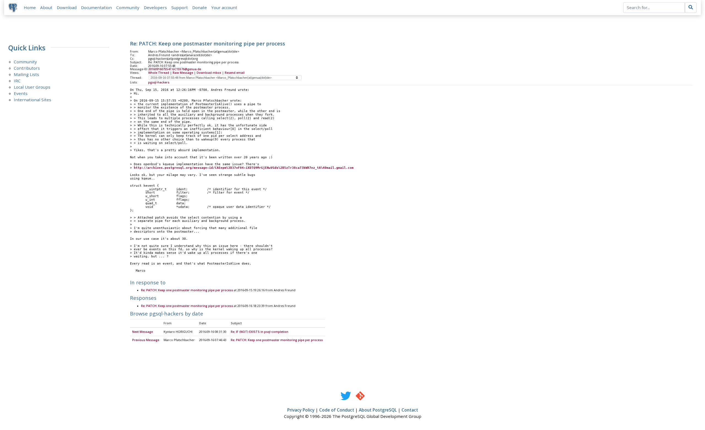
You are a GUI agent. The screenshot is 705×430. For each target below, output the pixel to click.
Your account (224, 7)
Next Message (142, 332)
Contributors (27, 68)
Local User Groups (32, 87)
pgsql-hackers (158, 82)
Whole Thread (158, 73)
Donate (199, 7)
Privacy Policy (300, 410)
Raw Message (183, 73)
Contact (410, 410)
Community (127, 7)
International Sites (32, 99)
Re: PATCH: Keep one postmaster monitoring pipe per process (187, 290)
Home (30, 7)
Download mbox (209, 73)
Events (21, 93)
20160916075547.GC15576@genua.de (174, 69)
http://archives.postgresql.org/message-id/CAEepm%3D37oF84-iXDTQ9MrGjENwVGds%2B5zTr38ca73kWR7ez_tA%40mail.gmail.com (244, 168)
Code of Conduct (336, 410)
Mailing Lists (26, 74)
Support (179, 7)
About (46, 7)
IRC (17, 80)
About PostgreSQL (378, 410)
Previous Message (145, 340)
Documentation (96, 7)
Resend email (235, 73)
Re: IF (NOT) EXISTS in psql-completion (259, 332)
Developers (155, 7)
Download (67, 7)
